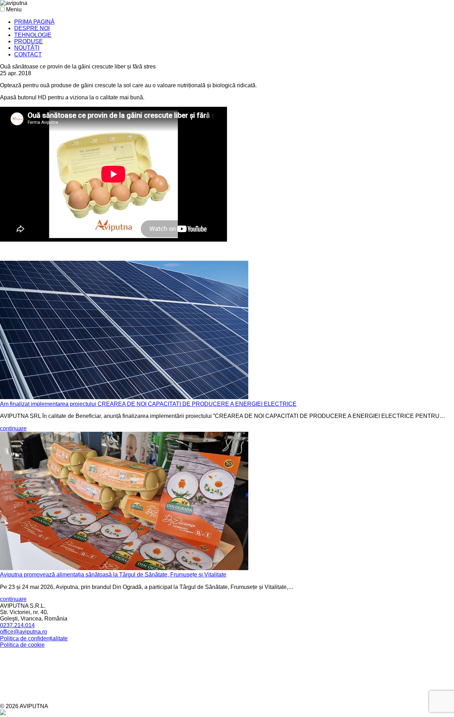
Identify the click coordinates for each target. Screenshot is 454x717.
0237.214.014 (17, 625)
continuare (13, 428)
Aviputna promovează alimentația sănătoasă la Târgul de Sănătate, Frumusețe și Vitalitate (113, 575)
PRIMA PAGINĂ (34, 22)
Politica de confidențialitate (34, 638)
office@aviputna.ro (23, 632)
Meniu (14, 9)
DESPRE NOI (32, 28)
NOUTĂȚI (26, 48)
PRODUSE (28, 41)
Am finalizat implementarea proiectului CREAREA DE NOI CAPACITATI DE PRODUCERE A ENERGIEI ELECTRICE (148, 404)
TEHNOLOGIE (32, 35)
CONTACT (28, 54)
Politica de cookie (22, 645)
